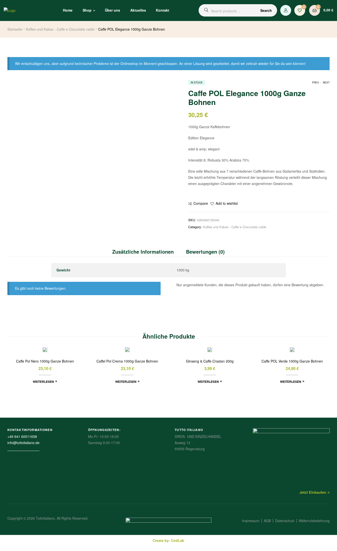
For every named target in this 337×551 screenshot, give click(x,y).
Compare (200, 203)
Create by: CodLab (168, 540)
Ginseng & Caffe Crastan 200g (210, 361)
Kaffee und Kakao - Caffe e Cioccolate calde (60, 29)
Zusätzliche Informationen (143, 251)
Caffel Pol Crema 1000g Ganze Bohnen (127, 361)
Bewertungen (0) (205, 251)
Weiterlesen (43, 381)
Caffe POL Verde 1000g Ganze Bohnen (292, 361)
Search (266, 10)
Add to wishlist (227, 203)
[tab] (146, 251)
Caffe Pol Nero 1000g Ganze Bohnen (45, 361)
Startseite (14, 29)
